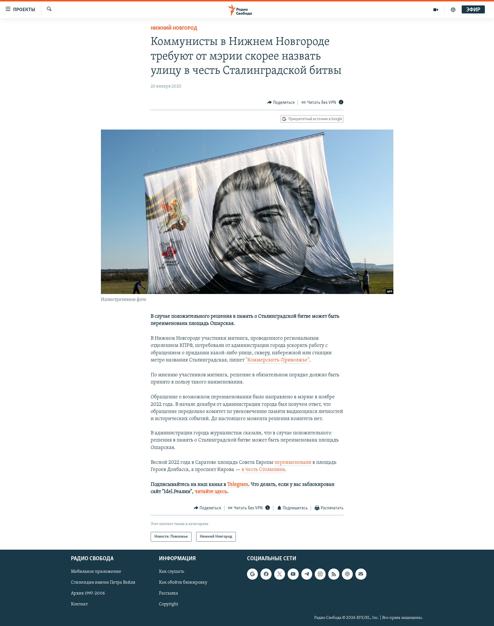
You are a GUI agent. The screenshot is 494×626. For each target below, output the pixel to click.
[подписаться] (360, 574)
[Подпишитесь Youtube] (293, 574)
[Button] (281, 102)
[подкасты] (453, 9)
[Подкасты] (347, 574)
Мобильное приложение (96, 571)
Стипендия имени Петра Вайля (103, 583)
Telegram (237, 484)
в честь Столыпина (263, 469)
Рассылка (168, 593)
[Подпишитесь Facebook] (265, 574)
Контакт (79, 604)
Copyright (168, 604)
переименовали (292, 462)
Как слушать (171, 571)
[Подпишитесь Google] (252, 574)
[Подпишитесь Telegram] (306, 574)
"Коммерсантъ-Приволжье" (277, 360)
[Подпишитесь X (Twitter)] (279, 574)
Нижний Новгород (174, 28)
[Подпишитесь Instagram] (320, 574)
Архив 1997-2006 (88, 593)
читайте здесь (211, 491)
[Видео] (436, 9)
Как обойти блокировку (183, 583)
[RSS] (333, 574)
